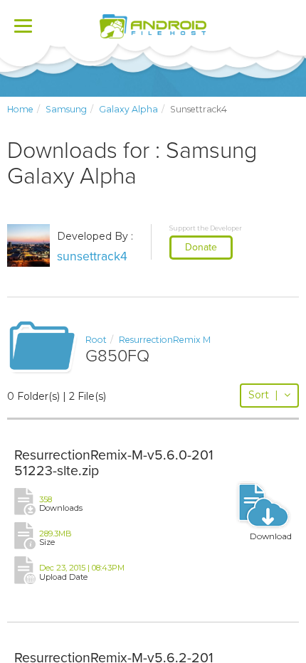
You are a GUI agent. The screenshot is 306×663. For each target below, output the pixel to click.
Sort (263, 394)
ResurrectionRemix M (165, 339)
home (20, 109)
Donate (201, 247)
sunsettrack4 (92, 256)
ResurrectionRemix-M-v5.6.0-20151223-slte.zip (113, 463)
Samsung (66, 109)
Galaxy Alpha (128, 109)
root (96, 339)
